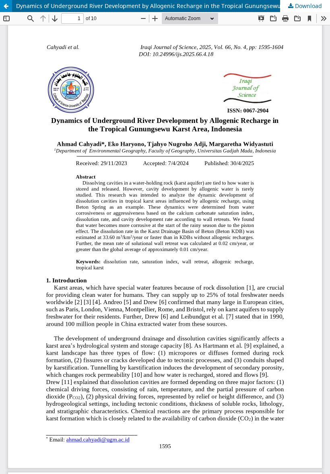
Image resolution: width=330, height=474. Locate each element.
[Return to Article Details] (6, 6)
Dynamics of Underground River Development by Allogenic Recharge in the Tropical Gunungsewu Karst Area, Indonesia (173, 6)
